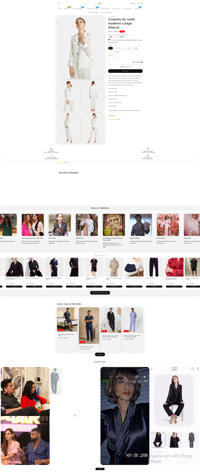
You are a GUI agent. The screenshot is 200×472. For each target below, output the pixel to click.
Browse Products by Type (100, 293)
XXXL (136, 48)
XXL (130, 48)
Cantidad (110, 55)
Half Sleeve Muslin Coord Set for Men (67, 335)
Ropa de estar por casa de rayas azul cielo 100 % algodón (132, 336)
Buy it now (125, 71)
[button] (58, 3)
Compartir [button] (112, 115)
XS (110, 48)
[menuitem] (60, 8)
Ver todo (100, 354)
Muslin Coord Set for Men (86, 346)
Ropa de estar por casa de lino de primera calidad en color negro (110, 336)
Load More (100, 468)
